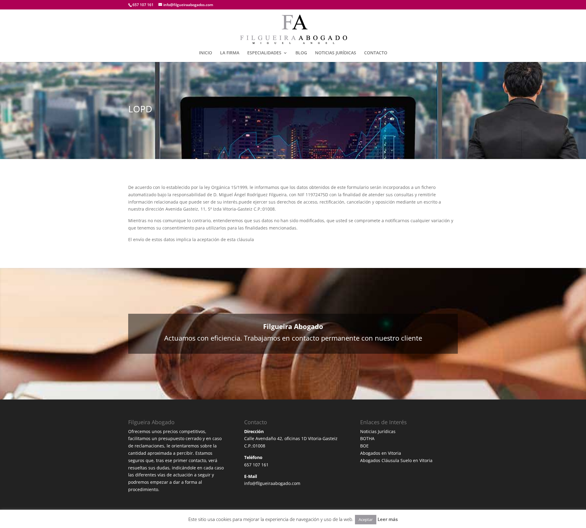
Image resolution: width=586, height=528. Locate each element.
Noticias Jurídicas (378, 431)
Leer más (388, 519)
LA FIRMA (229, 53)
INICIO (205, 53)
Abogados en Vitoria (380, 453)
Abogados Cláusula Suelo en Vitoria (396, 460)
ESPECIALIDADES (264, 53)
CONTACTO (375, 53)
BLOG (301, 53)
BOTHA (367, 438)
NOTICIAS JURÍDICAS (335, 53)
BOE (364, 446)
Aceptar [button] (366, 519)
